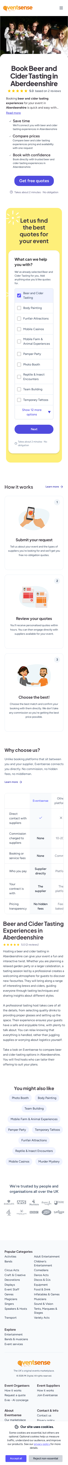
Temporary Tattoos (47, 1129)
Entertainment (14, 1334)
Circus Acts (12, 1270)
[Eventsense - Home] (18, 8)
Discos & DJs (42, 1279)
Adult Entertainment (47, 1256)
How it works (13, 1390)
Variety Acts (41, 1317)
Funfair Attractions (34, 1140)
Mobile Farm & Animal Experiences (34, 1119)
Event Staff (12, 1289)
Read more (13, 113)
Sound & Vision (43, 1304)
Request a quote (15, 1395)
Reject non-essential (45, 1458)
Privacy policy (46, 1420)
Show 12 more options (36, 412)
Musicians (40, 1299)
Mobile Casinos (19, 1161)
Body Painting (47, 1098)
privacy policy (42, 1444)
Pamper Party (17, 1129)
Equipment (41, 1284)
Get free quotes (34, 180)
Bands (8, 1261)
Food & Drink (42, 1289)
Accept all (16, 1458)
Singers (9, 1304)
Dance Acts (41, 1275)
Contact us (44, 1415)
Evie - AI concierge (16, 1400)
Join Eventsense (47, 1395)
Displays (10, 1284)
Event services (14, 1344)
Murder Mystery (49, 1161)
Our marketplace (15, 1420)
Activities (10, 1256)
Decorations (12, 1279)
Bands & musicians (16, 1339)
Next (34, 429)
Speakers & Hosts (16, 1308)
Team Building (34, 1108)
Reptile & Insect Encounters (34, 1151)
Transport (11, 1317)
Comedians (41, 1270)
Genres (9, 1294)
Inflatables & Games (47, 1294)
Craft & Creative (15, 1275)
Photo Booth (20, 1098)
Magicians (11, 1299)
